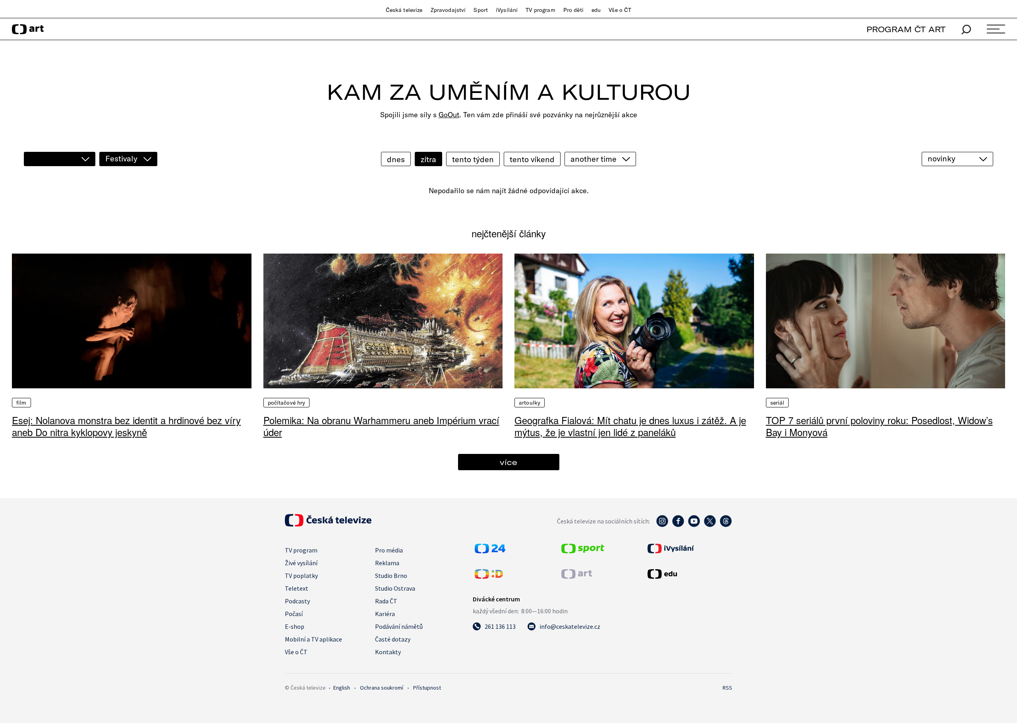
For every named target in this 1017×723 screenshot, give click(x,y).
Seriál (777, 402)
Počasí (294, 614)
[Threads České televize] (725, 525)
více (508, 462)
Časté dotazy (392, 639)
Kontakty (388, 652)
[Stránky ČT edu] (689, 574)
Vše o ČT (620, 10)
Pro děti (573, 10)
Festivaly (121, 158)
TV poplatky (301, 576)
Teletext (296, 588)
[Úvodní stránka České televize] (328, 524)
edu (596, 10)
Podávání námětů (399, 626)
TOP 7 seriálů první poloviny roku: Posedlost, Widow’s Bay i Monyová (879, 426)
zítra (428, 159)
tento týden (473, 159)
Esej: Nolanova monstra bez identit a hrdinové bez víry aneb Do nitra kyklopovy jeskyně (126, 426)
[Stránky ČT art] (576, 576)
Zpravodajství (448, 10)
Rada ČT (386, 601)
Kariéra (385, 614)
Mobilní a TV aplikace (313, 639)
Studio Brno (391, 576)
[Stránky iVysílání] (689, 548)
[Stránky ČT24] (490, 551)
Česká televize (404, 10)
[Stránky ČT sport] (582, 551)
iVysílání (507, 10)
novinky (941, 158)
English (341, 687)
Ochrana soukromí (381, 687)
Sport (481, 10)
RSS (727, 687)
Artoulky (529, 402)
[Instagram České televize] (662, 525)
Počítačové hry (286, 402)
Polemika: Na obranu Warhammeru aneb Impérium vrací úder (381, 426)
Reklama (387, 563)
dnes (396, 159)
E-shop (294, 626)
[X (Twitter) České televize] (710, 525)
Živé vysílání (301, 563)
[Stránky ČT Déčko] (489, 576)
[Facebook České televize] (678, 525)
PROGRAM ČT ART (905, 29)
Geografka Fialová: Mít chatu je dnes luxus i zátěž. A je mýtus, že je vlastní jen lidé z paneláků (630, 426)
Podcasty (297, 601)
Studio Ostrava (395, 588)
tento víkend (532, 159)
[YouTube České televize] (694, 525)
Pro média (389, 550)
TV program (540, 10)
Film (21, 402)
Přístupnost (427, 687)
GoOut (449, 114)
